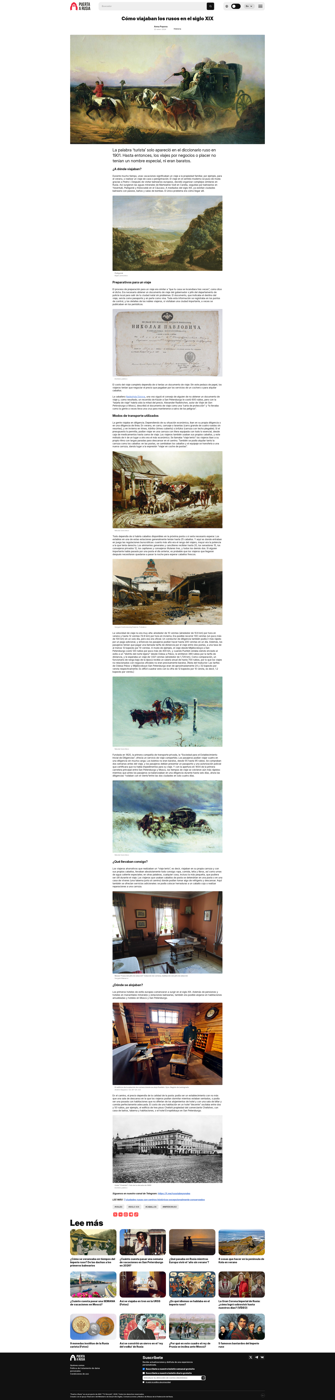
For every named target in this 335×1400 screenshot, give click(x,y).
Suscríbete (153, 1357)
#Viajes (118, 1207)
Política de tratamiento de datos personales (85, 1369)
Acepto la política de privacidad (158, 1382)
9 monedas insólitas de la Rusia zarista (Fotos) (89, 1345)
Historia (177, 29)
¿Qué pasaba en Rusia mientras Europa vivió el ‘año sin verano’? (189, 1260)
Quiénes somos (77, 1365)
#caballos (151, 1207)
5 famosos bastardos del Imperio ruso (239, 1345)
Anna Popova (161, 26)
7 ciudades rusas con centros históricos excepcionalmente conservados (164, 1199)
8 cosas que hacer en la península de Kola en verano (241, 1260)
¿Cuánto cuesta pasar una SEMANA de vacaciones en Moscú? (92, 1303)
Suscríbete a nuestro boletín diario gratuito (169, 1373)
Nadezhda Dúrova (135, 396)
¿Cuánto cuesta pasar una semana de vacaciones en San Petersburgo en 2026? (141, 1262)
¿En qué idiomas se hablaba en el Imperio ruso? (189, 1303)
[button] (205, 5)
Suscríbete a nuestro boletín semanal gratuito (170, 1369)
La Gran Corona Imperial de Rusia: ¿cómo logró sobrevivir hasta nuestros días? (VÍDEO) (239, 1304)
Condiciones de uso (79, 1374)
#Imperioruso (170, 1207)
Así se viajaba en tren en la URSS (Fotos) (140, 1303)
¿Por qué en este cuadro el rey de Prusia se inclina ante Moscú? (189, 1345)
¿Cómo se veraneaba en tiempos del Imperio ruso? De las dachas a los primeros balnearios (92, 1262)
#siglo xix (134, 1207)
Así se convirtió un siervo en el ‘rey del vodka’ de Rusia (141, 1345)
